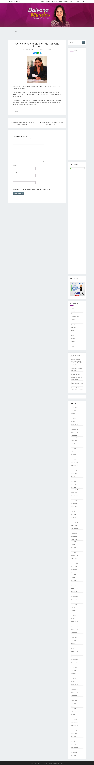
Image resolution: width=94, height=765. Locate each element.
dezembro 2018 (74, 656)
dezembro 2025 (74, 429)
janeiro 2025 (74, 459)
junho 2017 (73, 706)
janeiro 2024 (74, 492)
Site (14, 180)
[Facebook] (32, 53)
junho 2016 (73, 739)
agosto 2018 (74, 667)
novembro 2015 (74, 747)
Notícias (16, 111)
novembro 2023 (74, 498)
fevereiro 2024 (74, 489)
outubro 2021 (74, 566)
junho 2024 (73, 479)
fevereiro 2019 (74, 651)
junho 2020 (73, 610)
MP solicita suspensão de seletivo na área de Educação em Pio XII (51, 122)
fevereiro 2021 (74, 588)
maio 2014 (73, 755)
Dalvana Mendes (14, 2)
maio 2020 (73, 613)
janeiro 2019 (74, 654)
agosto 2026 (74, 407)
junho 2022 (73, 544)
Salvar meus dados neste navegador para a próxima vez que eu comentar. (32, 189)
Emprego (83, 1)
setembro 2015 (74, 752)
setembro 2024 (74, 470)
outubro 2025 (74, 435)
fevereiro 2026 (74, 424)
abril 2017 (73, 711)
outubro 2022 (74, 533)
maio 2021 (73, 580)
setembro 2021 (74, 569)
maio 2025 (73, 448)
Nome (15, 165)
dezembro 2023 (74, 495)
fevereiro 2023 (74, 522)
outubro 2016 (74, 728)
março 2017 (73, 714)
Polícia (66, 1)
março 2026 (73, 421)
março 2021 (73, 585)
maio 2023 (73, 514)
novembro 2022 (74, 531)
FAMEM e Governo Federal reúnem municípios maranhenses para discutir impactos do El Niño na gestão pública (77, 376)
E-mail (15, 173)
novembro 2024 (74, 465)
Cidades (73, 308)
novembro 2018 (74, 659)
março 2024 (73, 487)
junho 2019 (73, 643)
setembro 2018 (74, 665)
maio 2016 (73, 741)
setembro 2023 (74, 503)
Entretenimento (75, 316)
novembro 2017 (74, 692)
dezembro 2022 (74, 528)
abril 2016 (73, 744)
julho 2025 (73, 443)
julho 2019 (73, 640)
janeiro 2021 (74, 591)
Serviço (77, 1)
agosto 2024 (74, 473)
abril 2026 (73, 418)
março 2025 (73, 454)
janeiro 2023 (74, 525)
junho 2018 (73, 673)
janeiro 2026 (74, 427)
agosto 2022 (74, 539)
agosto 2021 (74, 572)
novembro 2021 (74, 563)
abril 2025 (73, 451)
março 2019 (73, 648)
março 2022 (73, 552)
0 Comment (49, 49)
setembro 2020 (74, 602)
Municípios (54, 1)
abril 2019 (73, 646)
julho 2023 (73, 509)
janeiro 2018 (74, 687)
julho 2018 (73, 670)
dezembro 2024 (74, 462)
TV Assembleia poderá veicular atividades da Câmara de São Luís (22, 122)
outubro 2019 (74, 632)
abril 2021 (73, 583)
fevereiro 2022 (74, 555)
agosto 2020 (74, 604)
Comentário (16, 143)
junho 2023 (73, 511)
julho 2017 (73, 703)
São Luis (73, 341)
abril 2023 (73, 517)
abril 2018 (73, 678)
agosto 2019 (74, 637)
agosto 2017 (74, 700)
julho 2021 (73, 574)
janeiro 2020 (74, 624)
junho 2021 (73, 577)
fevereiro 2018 (74, 684)
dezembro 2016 (74, 722)
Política (60, 1)
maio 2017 (73, 708)
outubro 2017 (74, 695)
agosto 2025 (74, 440)
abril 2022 (73, 550)
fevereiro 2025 (74, 457)
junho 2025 (73, 446)
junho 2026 (73, 413)
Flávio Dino (73, 324)
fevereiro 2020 (74, 621)
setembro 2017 (74, 698)
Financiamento (74, 322)
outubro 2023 (74, 500)
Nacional (48, 1)
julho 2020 (73, 607)
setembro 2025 (74, 437)
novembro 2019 (74, 629)
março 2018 (73, 681)
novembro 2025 (74, 432)
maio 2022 (73, 547)
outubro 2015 (74, 750)
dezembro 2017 (74, 689)
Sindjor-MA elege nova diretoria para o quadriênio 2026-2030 (77, 368)
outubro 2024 (74, 468)
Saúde (72, 344)
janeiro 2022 (74, 558)
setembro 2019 (74, 635)
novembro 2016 (74, 725)
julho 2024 (73, 476)
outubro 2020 (74, 599)
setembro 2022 (74, 536)
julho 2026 (73, 410)
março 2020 (73, 618)
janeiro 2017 (74, 719)
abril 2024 (73, 484)
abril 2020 (73, 615)
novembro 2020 (74, 596)
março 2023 (73, 520)
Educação (73, 311)
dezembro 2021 (74, 561)
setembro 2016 (74, 730)
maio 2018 (73, 676)
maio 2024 (73, 481)
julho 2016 (73, 736)
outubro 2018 (74, 662)
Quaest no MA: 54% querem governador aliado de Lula (77, 383)
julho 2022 (73, 541)
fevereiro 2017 (74, 717)
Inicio (42, 1)
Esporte (71, 1)
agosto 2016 (74, 733)
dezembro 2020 (74, 594)
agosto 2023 (74, 506)
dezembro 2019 (74, 626)
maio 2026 (73, 416)
